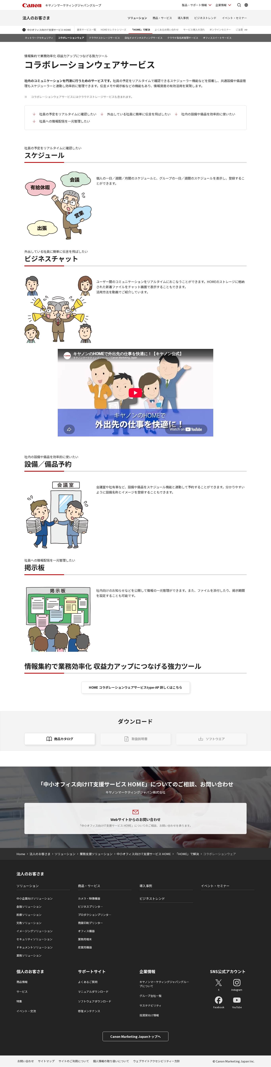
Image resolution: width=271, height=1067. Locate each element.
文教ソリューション (28, 923)
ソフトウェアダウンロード (94, 1001)
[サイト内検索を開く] (239, 5)
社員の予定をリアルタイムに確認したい (67, 114)
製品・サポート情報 (194, 5)
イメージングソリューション (34, 931)
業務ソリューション (28, 955)
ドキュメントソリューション (34, 947)
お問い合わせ (25, 1061)
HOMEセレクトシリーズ (113, 29)
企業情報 (221, 5)
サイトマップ (46, 1061)
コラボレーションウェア (71, 37)
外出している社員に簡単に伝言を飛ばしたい (139, 114)
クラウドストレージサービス (104, 37)
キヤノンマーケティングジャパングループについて (164, 984)
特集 (19, 1001)
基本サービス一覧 (86, 29)
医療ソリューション (28, 915)
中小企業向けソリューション (34, 898)
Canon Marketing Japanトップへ (135, 1036)
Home (20, 854)
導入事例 (183, 18)
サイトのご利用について (74, 1061)
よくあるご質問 (87, 982)
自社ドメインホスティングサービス (143, 37)
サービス (22, 992)
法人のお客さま (36, 18)
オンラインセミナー (220, 29)
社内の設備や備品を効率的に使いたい (208, 114)
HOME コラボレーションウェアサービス (135, 687)
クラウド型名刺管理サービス (182, 37)
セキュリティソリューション (34, 939)
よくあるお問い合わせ (167, 29)
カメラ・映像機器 (89, 898)
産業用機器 (85, 947)
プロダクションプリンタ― (94, 915)
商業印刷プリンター (90, 923)
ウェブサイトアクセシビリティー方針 (156, 1061)
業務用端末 (85, 939)
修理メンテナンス (89, 1011)
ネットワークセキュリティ (39, 37)
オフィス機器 (86, 931)
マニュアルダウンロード (93, 992)
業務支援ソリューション (96, 854)
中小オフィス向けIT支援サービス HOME (49, 29)
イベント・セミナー (234, 18)
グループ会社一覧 (150, 996)
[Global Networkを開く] (246, 5)
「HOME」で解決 (140, 29)
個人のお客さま (30, 971)
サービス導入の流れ (194, 29)
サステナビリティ (150, 1005)
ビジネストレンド (205, 18)
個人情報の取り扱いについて (111, 1061)
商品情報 (22, 982)
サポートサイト (92, 971)
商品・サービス (162, 18)
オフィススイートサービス (217, 37)
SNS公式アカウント (228, 971)
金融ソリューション (28, 907)
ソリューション (137, 18)
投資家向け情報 (149, 1015)
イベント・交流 (26, 1011)
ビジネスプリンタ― (90, 907)
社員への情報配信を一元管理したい (64, 121)
